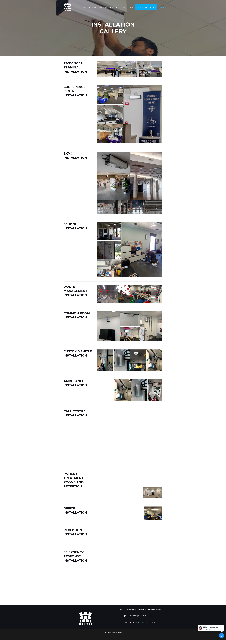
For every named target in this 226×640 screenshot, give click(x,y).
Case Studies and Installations (145, 7)
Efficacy (125, 7)
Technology (92, 7)
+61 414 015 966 (144, 622)
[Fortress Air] (67, 6)
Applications (114, 7)
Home (84, 7)
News (131, 7)
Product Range (103, 7)
